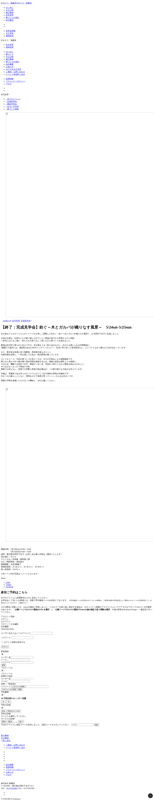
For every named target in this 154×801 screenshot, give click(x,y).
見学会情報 (10, 31)
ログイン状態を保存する (14, 642)
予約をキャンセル (13, 711)
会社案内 (9, 20)
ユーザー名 (6, 657)
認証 (96, 725)
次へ (21, 722)
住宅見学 (9, 15)
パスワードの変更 (18, 686)
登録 (3, 665)
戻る (3, 711)
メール (4, 660)
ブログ (9, 84)
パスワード (6, 638)
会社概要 (9, 64)
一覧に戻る (6, 741)
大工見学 (9, 33)
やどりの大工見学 (13, 69)
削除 (20, 689)
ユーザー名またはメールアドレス (15, 633)
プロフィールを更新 (9, 689)
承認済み (12, 684)
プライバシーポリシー (15, 81)
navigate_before (3, 701)
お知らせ (9, 67)
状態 (3, 684)
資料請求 (9, 36)
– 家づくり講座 (12, 109)
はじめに (9, 7)
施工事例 (9, 13)
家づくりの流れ (12, 18)
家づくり (9, 54)
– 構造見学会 (11, 104)
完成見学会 (25, 321)
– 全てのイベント (13, 99)
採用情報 (9, 79)
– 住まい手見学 (12, 106)
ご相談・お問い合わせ (15, 72)
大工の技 (9, 10)
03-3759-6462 (11, 788)
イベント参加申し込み (15, 74)
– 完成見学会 (11, 101)
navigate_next (8, 701)
